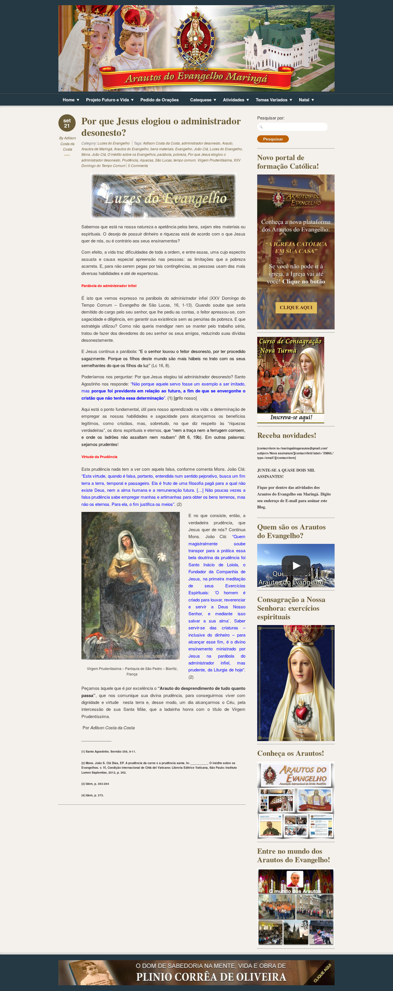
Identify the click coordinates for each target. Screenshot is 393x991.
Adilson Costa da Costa (68, 143)
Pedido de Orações (159, 99)
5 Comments (138, 165)
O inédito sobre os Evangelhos (132, 154)
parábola (164, 154)
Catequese (198, 100)
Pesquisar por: (271, 118)
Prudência (130, 159)
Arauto (227, 143)
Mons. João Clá (93, 154)
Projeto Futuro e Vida (105, 100)
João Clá (201, 148)
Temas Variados (269, 100)
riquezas (146, 159)
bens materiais (161, 148)
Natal (302, 100)
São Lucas (163, 159)
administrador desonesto (201, 143)
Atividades (231, 100)
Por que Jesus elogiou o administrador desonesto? (161, 126)
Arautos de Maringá (96, 148)
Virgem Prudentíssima (214, 159)
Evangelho (183, 148)
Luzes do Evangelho (114, 143)
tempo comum (184, 159)
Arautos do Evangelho (131, 148)
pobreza (179, 154)
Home (66, 100)
